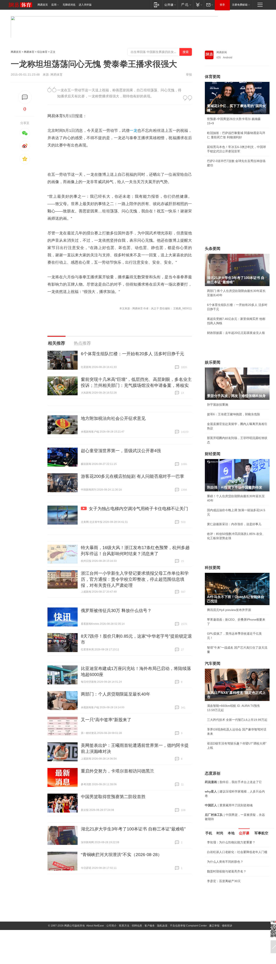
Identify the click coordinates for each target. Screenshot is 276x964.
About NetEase (95, 925)
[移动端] (156, 4)
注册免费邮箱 (240, 4)
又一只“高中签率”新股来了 (106, 719)
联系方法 (124, 925)
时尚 (219, 833)
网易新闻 (221, 52)
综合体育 (42, 51)
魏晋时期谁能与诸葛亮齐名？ (226, 871)
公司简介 (111, 925)
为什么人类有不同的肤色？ (225, 861)
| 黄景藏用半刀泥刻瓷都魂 (229, 805)
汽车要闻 (212, 663)
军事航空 (261, 833)
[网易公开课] (170, 4)
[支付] (198, 4)
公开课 (244, 833)
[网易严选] (185, 4)
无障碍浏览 (69, 4)
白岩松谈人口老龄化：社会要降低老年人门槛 (237, 852)
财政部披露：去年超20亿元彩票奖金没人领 (236, 333)
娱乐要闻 (212, 362)
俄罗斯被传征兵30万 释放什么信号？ (116, 610)
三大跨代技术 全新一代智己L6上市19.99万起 (237, 719)
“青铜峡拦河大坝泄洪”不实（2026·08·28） (121, 854)
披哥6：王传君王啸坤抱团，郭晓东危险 (233, 414)
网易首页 (43, 4)
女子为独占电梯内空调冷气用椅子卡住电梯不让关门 (138, 508)
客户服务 (149, 925)
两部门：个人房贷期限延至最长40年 (115, 694)
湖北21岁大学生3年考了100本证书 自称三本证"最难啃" (133, 829)
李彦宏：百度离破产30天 (224, 881)
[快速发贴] (25, 97)
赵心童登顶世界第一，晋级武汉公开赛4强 (121, 450)
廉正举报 (214, 925)
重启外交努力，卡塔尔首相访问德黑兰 (117, 771)
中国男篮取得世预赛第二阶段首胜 (113, 796)
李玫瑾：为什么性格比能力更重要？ (231, 842)
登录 (222, 4)
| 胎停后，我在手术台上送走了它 (233, 782)
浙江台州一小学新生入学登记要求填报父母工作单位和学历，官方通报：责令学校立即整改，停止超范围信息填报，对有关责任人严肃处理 (135, 579)
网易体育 (29, 51)
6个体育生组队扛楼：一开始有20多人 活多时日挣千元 (132, 353)
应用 (53, 4)
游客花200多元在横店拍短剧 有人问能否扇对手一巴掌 (132, 476)
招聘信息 (137, 925)
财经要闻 (212, 454)
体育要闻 (212, 77)
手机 (208, 833)
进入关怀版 (85, 4)
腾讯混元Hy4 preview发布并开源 (229, 610)
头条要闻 (212, 248)
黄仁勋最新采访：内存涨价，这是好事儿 (234, 524)
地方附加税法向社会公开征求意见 (113, 418)
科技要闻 (212, 567)
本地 (231, 833)
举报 (189, 74)
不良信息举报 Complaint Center (188, 925)
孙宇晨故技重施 (217, 404)
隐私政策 (162, 925)
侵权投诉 (227, 925)
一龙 (133, 130)
